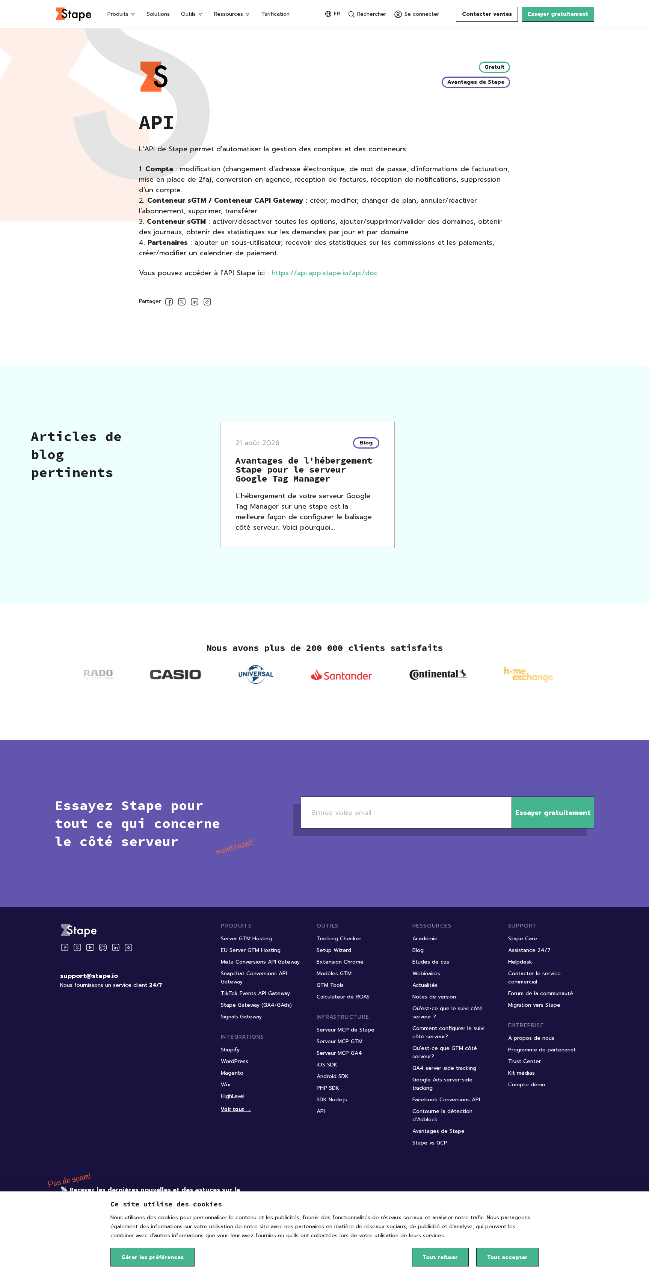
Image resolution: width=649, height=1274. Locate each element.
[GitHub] (102, 947)
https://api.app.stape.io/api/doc (325, 273)
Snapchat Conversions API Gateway (254, 978)
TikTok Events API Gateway (255, 993)
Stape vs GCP (429, 1143)
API (321, 1111)
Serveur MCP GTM (339, 1041)
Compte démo (526, 1085)
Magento (232, 1073)
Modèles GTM (334, 973)
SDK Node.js (332, 1100)
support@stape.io (89, 975)
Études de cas (430, 962)
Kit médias (521, 1073)
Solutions (158, 14)
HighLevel (233, 1096)
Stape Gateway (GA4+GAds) (256, 1005)
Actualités (425, 985)
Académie (425, 939)
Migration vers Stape (534, 1005)
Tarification (275, 14)
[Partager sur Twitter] (181, 303)
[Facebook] (64, 947)
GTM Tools (330, 985)
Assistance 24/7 (529, 950)
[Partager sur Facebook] (169, 303)
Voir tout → (236, 1109)
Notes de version (434, 997)
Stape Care (522, 939)
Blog (418, 950)
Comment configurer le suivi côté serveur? (448, 1032)
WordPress (234, 1061)
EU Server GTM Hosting (251, 950)
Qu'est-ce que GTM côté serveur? (444, 1052)
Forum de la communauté (540, 993)
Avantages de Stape (438, 1131)
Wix (226, 1085)
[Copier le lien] (207, 303)
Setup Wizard (334, 950)
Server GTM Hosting (246, 939)
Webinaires (426, 973)
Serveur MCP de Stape (345, 1030)
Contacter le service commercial (534, 978)
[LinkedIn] (115, 947)
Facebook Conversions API (446, 1100)
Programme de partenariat (542, 1050)
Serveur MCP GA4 (339, 1053)
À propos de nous (531, 1038)
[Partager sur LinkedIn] (194, 303)
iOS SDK (327, 1065)
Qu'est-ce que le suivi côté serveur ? (447, 1012)
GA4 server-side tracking (444, 1068)
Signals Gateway (241, 1017)
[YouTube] (90, 947)
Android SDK (333, 1076)
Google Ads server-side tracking (442, 1084)
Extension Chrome (340, 962)
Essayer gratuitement (558, 14)
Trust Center (524, 1061)
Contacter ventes (487, 14)
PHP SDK (328, 1088)
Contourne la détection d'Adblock (442, 1115)
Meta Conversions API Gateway (260, 962)
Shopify (230, 1050)
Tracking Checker (339, 939)
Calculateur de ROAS (343, 997)
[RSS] (128, 947)
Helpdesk (520, 962)
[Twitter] (77, 947)
